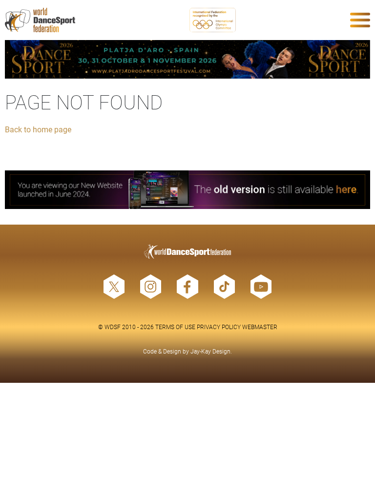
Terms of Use (175, 327)
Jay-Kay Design (210, 351)
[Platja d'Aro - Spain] (187, 59)
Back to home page (38, 129)
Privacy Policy (219, 327)
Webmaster (259, 327)
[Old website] (187, 189)
